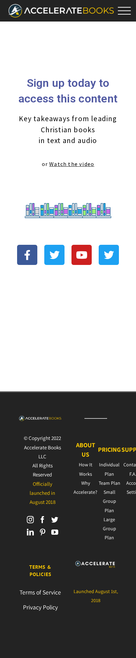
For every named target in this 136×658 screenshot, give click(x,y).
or (68, 164)
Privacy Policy (40, 607)
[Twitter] (54, 519)
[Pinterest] (42, 532)
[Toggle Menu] (124, 11)
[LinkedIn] (30, 532)
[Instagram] (30, 519)
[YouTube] (54, 532)
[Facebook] (42, 519)
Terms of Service (40, 592)
